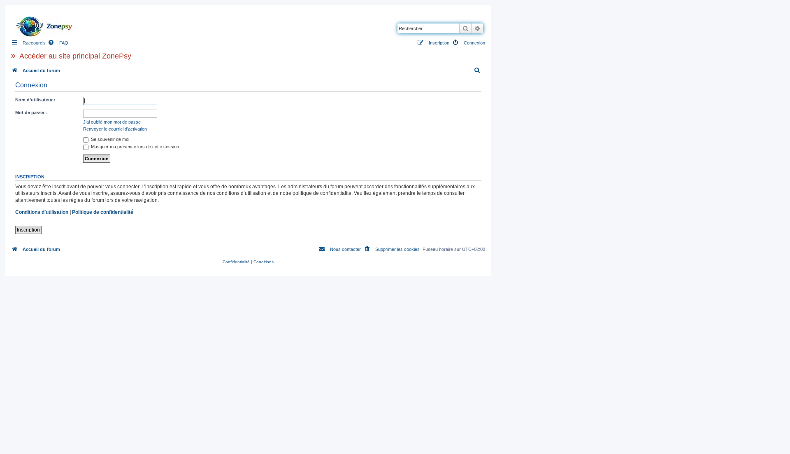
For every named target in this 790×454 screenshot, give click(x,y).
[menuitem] (58, 43)
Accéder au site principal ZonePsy (75, 56)
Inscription (28, 230)
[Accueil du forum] (46, 24)
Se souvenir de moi (109, 139)
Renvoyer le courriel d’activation (115, 128)
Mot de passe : (31, 112)
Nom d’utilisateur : (35, 99)
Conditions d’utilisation (41, 212)
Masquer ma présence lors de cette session (134, 146)
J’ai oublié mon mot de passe (112, 121)
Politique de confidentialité (102, 212)
